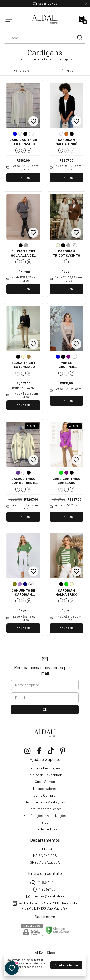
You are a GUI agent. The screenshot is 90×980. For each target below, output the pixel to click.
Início (22, 59)
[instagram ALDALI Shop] (27, 750)
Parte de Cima (42, 59)
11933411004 (48, 889)
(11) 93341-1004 (48, 882)
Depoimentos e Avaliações (45, 802)
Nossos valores (45, 788)
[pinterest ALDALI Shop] (62, 750)
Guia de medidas (45, 829)
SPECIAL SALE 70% (45, 862)
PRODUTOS (45, 849)
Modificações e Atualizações (45, 815)
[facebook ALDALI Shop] (39, 750)
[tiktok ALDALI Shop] (51, 750)
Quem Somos (45, 781)
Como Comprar (45, 795)
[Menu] (10, 19)
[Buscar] (79, 37)
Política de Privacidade (45, 775)
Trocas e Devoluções (45, 768)
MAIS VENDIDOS (45, 855)
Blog (45, 822)
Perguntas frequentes (45, 809)
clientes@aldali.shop (48, 896)
